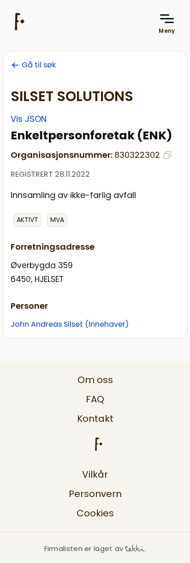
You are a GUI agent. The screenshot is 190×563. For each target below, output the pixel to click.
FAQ (95, 399)
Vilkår (95, 474)
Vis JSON (29, 119)
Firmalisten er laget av (84, 548)
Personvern (95, 493)
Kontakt (95, 418)
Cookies (95, 513)
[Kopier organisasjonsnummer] (167, 155)
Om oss (95, 379)
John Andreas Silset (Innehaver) (70, 324)
